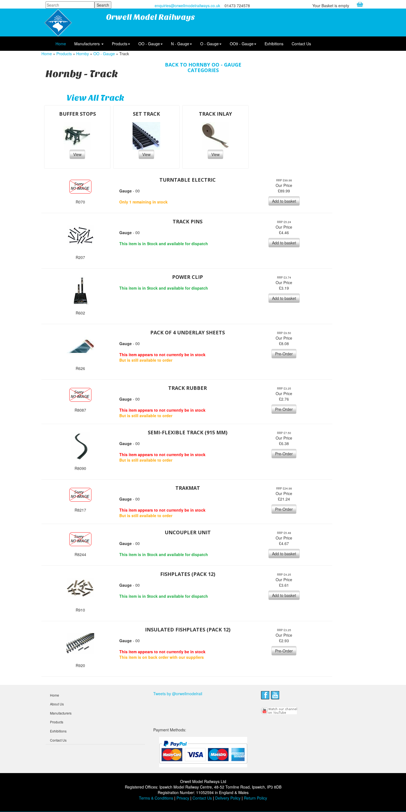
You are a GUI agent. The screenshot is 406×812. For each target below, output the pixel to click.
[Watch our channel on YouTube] (279, 710)
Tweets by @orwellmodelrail (177, 693)
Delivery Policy (228, 798)
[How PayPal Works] (203, 751)
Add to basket (284, 201)
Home (61, 43)
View (77, 154)
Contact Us (301, 43)
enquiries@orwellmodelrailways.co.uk (187, 5)
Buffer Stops (77, 113)
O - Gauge (209, 43)
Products (119, 43)
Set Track (146, 113)
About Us (57, 704)
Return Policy (255, 798)
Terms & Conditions (156, 798)
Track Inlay (215, 113)
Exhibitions (274, 43)
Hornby (82, 53)
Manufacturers (87, 43)
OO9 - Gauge (242, 43)
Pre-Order (284, 353)
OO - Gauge (149, 43)
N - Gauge (180, 43)
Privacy (182, 798)
